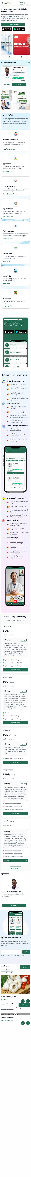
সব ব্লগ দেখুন (25, 967)
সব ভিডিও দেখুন (24, 1005)
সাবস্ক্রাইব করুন (15, 670)
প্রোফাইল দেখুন (7, 84)
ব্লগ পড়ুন (3, 1000)
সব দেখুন (28, 62)
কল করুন (20, 84)
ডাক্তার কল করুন (14, 24)
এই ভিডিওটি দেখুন (6, 1021)
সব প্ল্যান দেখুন (14, 868)
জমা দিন (26, 952)
